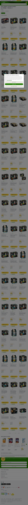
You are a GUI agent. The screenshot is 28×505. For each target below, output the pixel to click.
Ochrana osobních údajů (9, 80)
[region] (14, 81)
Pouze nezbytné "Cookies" (14, 86)
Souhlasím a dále (14, 84)
